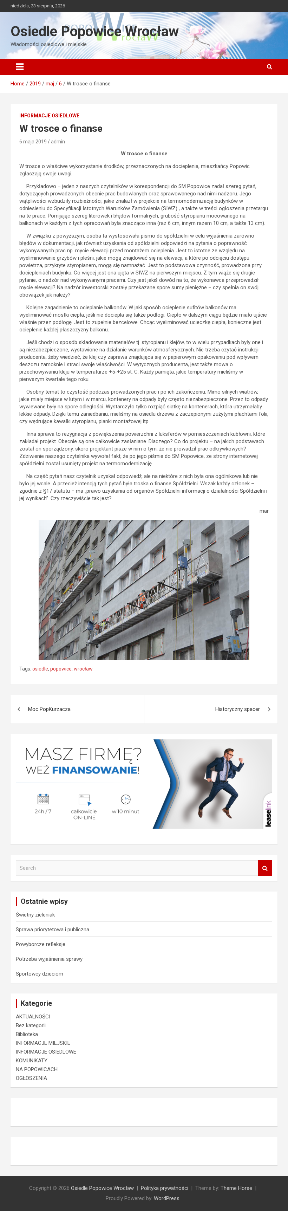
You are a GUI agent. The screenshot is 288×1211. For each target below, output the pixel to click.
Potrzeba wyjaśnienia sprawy (49, 959)
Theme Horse (236, 1188)
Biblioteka (27, 1034)
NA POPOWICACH (37, 1069)
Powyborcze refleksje (40, 944)
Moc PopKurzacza (49, 709)
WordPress (166, 1198)
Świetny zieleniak (35, 915)
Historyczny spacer (237, 709)
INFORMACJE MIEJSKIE (43, 1043)
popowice (61, 669)
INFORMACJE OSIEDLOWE (49, 115)
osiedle (40, 669)
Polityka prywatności (164, 1188)
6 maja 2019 (33, 141)
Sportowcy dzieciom (39, 974)
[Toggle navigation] (20, 67)
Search (265, 868)
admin (58, 141)
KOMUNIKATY (31, 1060)
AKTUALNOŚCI (33, 1017)
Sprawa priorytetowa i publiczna (52, 929)
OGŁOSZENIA (31, 1078)
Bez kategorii (31, 1025)
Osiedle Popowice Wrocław (95, 31)
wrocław (83, 669)
